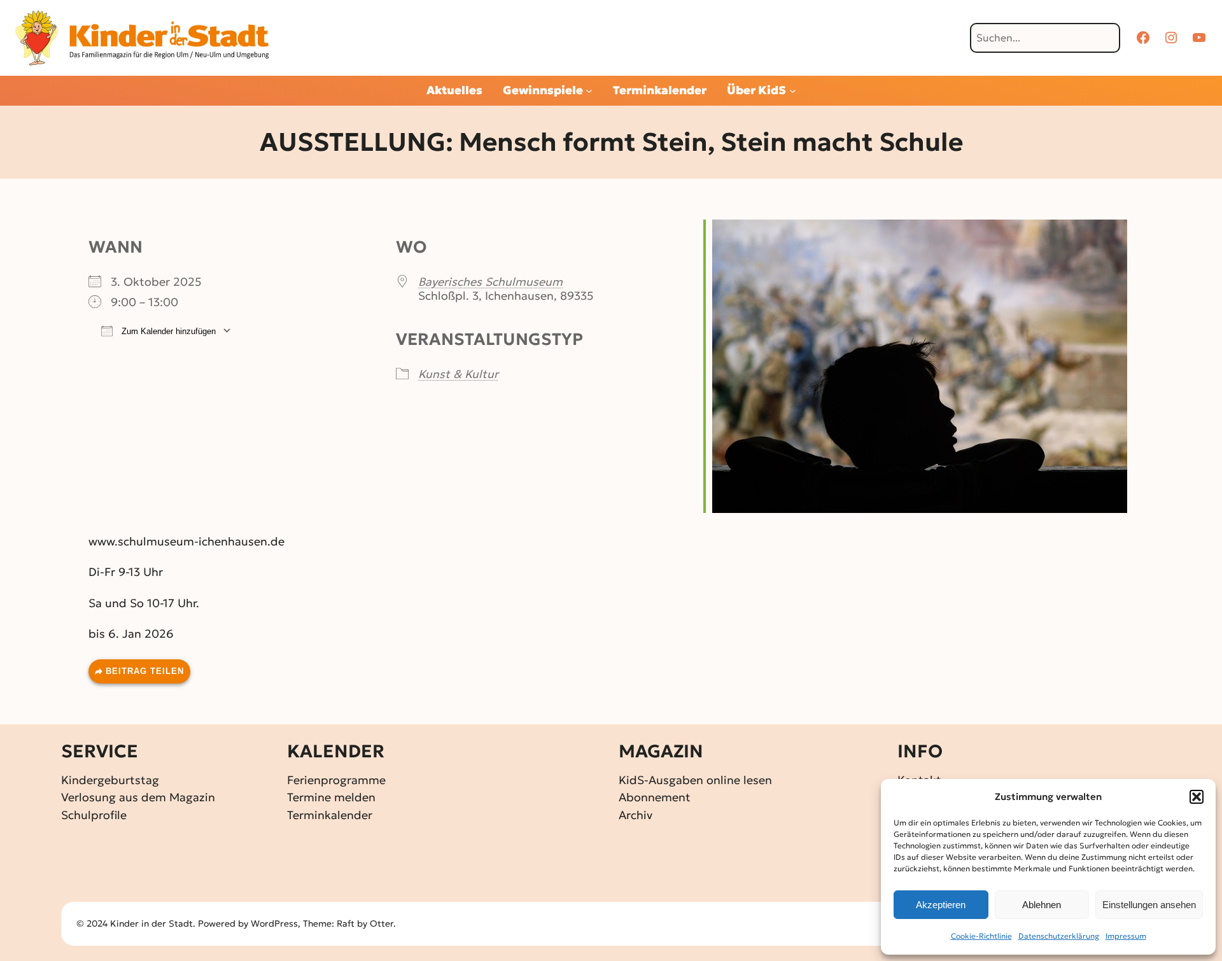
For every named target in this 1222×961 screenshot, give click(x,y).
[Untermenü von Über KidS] (792, 90)
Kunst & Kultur (458, 374)
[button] (1196, 796)
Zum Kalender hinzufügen (167, 331)
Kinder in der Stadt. (152, 923)
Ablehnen (1041, 904)
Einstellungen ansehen (1149, 904)
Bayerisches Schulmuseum (490, 281)
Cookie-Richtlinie (981, 936)
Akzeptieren (941, 904)
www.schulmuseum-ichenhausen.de (186, 541)
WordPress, (277, 923)
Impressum (1126, 936)
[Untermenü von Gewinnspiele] (589, 90)
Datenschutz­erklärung (1058, 936)
